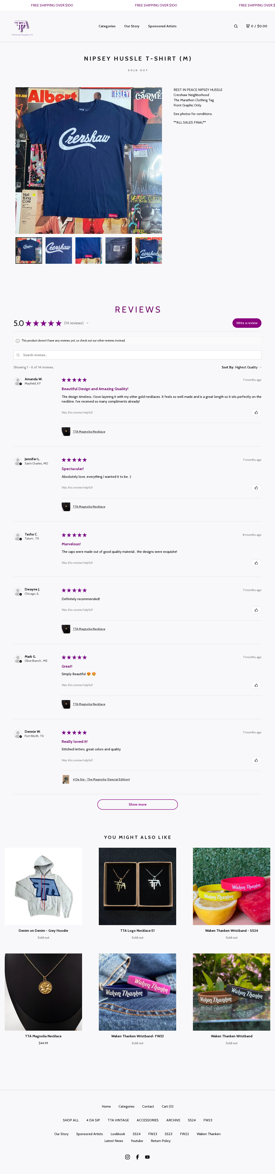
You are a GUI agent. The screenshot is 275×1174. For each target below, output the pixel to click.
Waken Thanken (209, 1134)
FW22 (184, 1134)
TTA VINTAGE (118, 1120)
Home (106, 1106)
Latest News (113, 1141)
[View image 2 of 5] (59, 250)
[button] (87, 323)
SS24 (192, 1120)
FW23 (207, 1120)
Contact (148, 1106)
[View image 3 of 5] (88, 250)
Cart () (167, 1106)
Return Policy (161, 1141)
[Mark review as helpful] (256, 412)
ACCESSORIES (148, 1120)
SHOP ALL (71, 1120)
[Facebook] (137, 1157)
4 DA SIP (93, 1120)
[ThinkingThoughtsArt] (22, 26)
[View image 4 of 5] (118, 250)
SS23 (168, 1134)
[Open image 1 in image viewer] (88, 160)
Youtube (137, 1141)
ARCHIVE (173, 1120)
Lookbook (118, 1134)
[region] (137, 5)
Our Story (131, 26)
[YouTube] (147, 1157)
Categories (107, 26)
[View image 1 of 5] (28, 250)
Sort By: (228, 367)
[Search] (235, 26)
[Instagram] (127, 1157)
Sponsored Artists (162, 26)
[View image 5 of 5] (148, 250)
